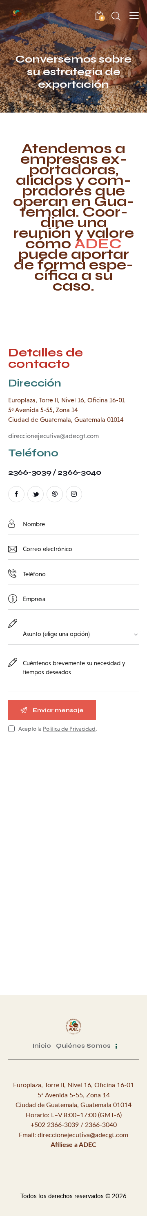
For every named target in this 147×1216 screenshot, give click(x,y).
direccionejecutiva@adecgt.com (53, 435)
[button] (134, 15)
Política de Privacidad (69, 729)
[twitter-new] (35, 494)
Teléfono (33, 453)
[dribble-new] (55, 494)
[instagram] (74, 494)
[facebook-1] (16, 494)
